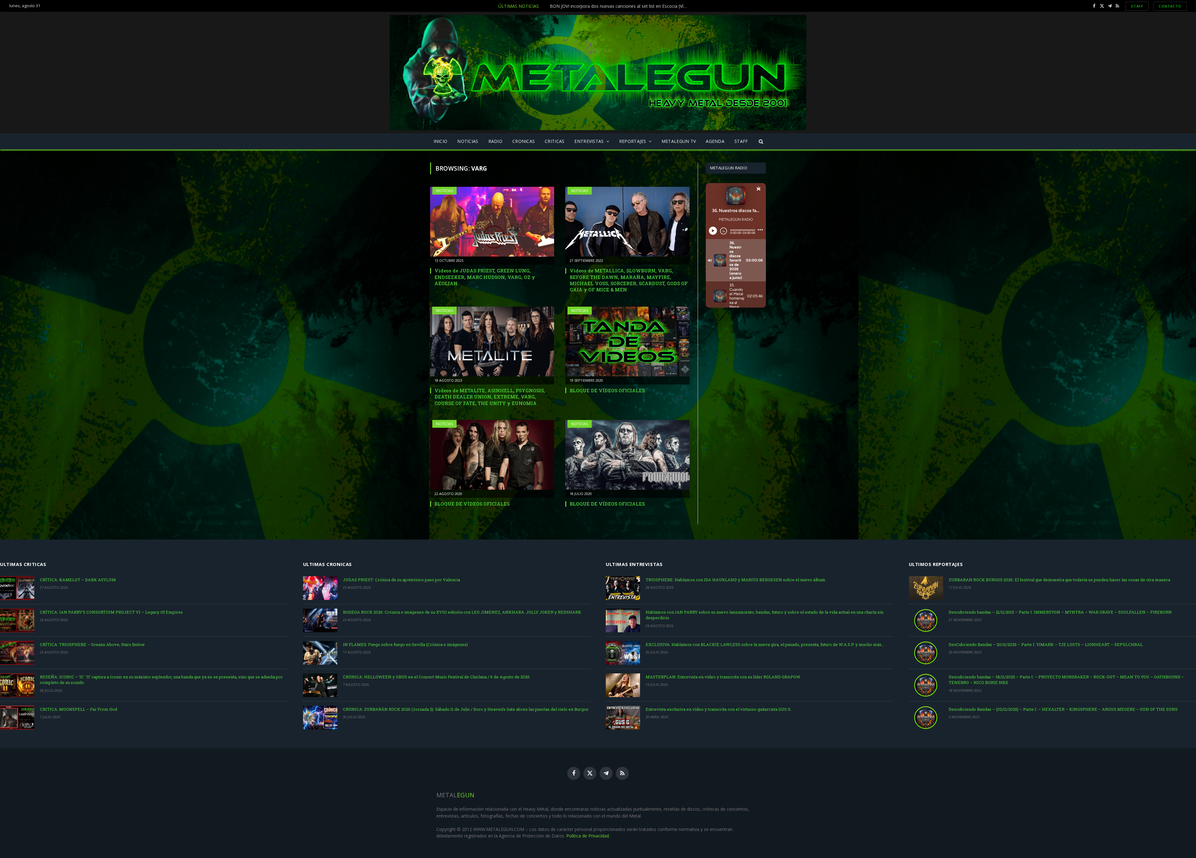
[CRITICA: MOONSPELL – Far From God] (17, 717)
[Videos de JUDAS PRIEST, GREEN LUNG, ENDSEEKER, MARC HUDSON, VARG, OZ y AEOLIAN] (492, 222)
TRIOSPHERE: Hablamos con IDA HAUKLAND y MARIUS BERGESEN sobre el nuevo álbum (735, 579)
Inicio (441, 141)
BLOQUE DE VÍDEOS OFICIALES (607, 390)
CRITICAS (554, 141)
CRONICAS (523, 141)
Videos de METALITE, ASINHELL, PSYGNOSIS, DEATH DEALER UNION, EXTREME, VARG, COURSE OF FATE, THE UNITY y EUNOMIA (489, 396)
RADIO (495, 141)
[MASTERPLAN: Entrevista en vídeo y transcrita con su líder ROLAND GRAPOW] (623, 685)
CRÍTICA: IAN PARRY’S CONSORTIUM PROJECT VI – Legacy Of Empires (111, 612)
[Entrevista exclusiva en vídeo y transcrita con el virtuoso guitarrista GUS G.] (623, 717)
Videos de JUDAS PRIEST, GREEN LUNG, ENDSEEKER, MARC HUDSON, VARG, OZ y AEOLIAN (484, 276)
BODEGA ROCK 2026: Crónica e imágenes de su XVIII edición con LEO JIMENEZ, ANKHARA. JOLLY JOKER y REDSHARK (462, 612)
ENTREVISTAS (589, 141)
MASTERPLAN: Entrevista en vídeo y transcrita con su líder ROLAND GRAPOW (723, 677)
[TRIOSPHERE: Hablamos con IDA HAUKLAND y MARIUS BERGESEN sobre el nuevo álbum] (623, 588)
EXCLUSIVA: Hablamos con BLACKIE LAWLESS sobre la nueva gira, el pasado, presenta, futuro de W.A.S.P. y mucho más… (765, 644)
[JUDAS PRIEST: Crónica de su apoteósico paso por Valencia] (320, 588)
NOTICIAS (467, 141)
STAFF (1137, 6)
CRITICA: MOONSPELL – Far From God (78, 709)
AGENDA (715, 141)
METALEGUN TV (679, 141)
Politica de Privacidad (587, 836)
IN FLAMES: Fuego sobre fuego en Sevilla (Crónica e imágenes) (405, 644)
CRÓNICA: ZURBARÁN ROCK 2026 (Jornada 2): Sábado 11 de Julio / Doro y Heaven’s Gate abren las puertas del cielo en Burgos (465, 709)
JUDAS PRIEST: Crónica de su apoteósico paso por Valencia (401, 579)
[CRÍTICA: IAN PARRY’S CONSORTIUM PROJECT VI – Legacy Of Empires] (17, 620)
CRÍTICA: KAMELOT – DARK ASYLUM (78, 579)
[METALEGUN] (598, 72)
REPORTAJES (632, 141)
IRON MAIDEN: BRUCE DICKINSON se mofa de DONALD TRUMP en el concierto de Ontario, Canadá (590, 6)
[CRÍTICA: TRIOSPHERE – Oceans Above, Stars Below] (17, 653)
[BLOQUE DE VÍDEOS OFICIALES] (627, 341)
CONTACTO (1170, 6)
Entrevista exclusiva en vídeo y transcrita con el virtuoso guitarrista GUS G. (718, 709)
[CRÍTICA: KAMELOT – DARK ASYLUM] (17, 588)
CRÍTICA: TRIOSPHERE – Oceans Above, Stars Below (92, 644)
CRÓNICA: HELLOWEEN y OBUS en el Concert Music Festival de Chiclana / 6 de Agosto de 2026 (436, 677)
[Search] (761, 141)
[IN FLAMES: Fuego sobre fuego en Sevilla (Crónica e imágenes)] (320, 653)
